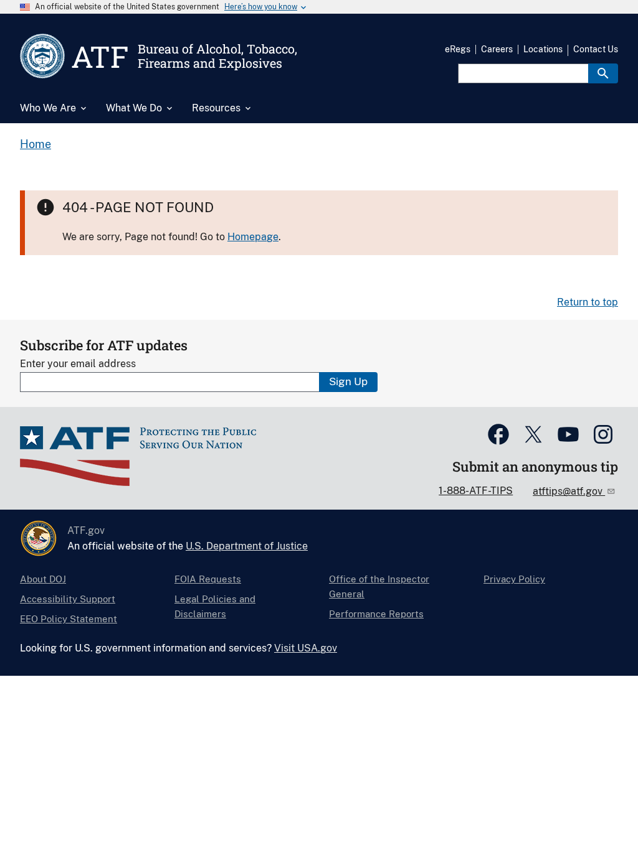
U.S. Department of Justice (247, 546)
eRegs (457, 49)
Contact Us (595, 49)
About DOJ (43, 579)
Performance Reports (376, 614)
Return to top (587, 302)
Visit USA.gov (305, 648)
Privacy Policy (514, 579)
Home (35, 144)
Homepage (253, 237)
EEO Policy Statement (68, 619)
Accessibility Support (67, 599)
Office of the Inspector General (379, 586)
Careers (497, 49)
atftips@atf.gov (569, 491)
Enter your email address (78, 364)
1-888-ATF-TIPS (476, 491)
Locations (543, 49)
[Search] (603, 73)
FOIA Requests (207, 579)
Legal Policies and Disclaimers (214, 606)
